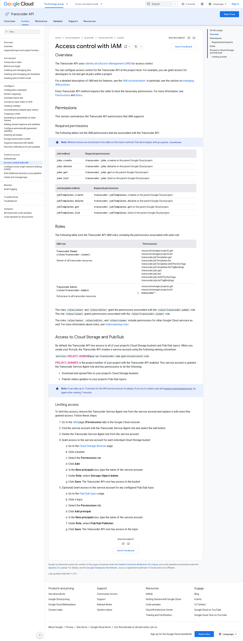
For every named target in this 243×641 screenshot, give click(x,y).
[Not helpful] (193, 37)
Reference (41, 21)
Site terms (82, 627)
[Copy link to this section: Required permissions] (91, 126)
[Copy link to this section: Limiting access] (82, 405)
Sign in (235, 4)
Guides (25, 21)
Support (73, 21)
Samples (58, 21)
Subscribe (204, 634)
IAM (75, 422)
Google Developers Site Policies (102, 567)
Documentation (72, 38)
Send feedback (183, 46)
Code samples (153, 604)
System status (104, 609)
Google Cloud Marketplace (62, 604)
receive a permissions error (178, 388)
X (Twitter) (200, 604)
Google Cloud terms (101, 627)
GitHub (149, 594)
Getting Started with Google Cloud (163, 599)
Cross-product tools (86, 3)
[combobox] (161, 4)
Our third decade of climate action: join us (135, 627)
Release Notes (104, 604)
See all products (56, 594)
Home (58, 38)
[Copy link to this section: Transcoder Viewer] (81, 251)
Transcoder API (22, 14)
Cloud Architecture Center (159, 609)
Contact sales (55, 609)
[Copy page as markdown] (136, 46)
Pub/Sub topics (89, 493)
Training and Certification (159, 615)
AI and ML (89, 38)
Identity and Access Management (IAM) (108, 63)
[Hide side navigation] (40, 635)
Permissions (62, 95)
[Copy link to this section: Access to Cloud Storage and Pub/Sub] (127, 337)
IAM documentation (134, 80)
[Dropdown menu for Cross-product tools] (102, 4)
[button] (167, 293)
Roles (79, 95)
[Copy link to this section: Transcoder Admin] (81, 287)
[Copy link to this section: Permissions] (80, 108)
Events (198, 599)
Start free (229, 14)
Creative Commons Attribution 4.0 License (138, 564)
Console (190, 3)
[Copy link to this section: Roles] (68, 227)
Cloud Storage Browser (93, 446)
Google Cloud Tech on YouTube (210, 615)
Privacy (69, 627)
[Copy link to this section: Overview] (76, 55)
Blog (196, 594)
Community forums (107, 594)
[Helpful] (188, 37)
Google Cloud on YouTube (207, 609)
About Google (55, 627)
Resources (90, 21)
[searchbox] (22, 31)
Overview (9, 21)
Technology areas (54, 3)
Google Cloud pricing (59, 599)
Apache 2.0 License (57, 567)
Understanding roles (117, 324)
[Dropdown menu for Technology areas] (68, 4)
